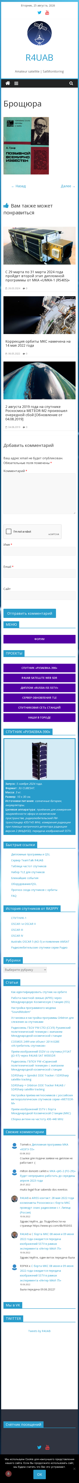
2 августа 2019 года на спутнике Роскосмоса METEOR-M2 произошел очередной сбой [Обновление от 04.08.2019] (36, 412)
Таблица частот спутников (28, 866)
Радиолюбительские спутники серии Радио (39, 947)
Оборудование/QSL (24, 884)
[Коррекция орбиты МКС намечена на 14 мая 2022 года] (39, 298)
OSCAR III (17, 930)
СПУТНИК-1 (18, 918)
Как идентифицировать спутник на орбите (39, 992)
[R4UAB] (7, 83)
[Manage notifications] (8, 1474)
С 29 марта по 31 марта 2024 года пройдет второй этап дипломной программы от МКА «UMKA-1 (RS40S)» (37, 276)
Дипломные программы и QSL (30, 854)
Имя (7, 545)
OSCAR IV (17, 935)
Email (8, 567)
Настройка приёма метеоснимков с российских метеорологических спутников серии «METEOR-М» (42, 1099)
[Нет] (74, 1469)
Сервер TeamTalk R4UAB (27, 860)
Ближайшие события (24, 878)
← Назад (18, 186)
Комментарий (15, 471)
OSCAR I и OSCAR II (23, 924)
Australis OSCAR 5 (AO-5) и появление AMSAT (40, 941)
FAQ (13, 896)
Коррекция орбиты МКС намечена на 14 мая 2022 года (38, 343)
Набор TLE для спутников (28, 872)
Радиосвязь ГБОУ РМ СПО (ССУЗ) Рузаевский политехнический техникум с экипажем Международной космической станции (41, 1031)
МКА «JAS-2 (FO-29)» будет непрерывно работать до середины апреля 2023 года (48, 1175)
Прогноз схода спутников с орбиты (34, 890)
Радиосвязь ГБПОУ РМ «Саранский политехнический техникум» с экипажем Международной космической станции (37, 1065)
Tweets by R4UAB (39, 1331)
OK (39, 1474)
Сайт (7, 589)
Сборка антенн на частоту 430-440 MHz (37, 1119)
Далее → (68, 186)
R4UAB (39, 57)
